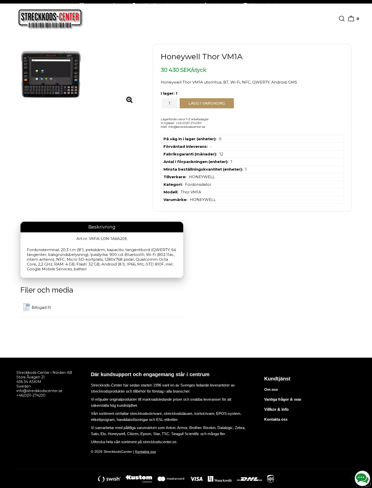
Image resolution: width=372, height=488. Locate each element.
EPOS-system (228, 413)
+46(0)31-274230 (31, 395)
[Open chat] (362, 478)
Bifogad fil (41, 307)
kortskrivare (204, 413)
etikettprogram (103, 419)
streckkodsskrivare (146, 413)
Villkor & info (276, 409)
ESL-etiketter (166, 419)
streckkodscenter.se (159, 442)
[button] (354, 19)
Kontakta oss (145, 452)
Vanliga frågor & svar (282, 399)
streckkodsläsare (178, 413)
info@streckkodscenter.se (39, 391)
